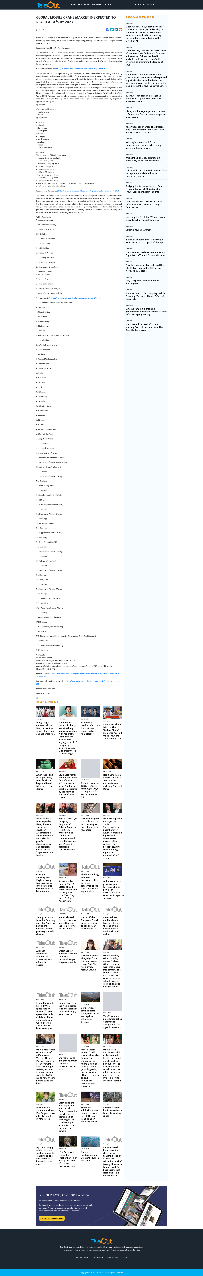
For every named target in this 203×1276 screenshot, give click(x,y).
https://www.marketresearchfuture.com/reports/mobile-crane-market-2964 (88, 191)
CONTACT (107, 4)
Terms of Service (81, 1257)
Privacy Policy (97, 1257)
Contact (125, 1257)
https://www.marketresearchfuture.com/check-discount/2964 (75, 298)
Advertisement (112, 1257)
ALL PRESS (96, 4)
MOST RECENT (84, 4)
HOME (73, 4)
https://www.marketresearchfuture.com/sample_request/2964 (80, 68)
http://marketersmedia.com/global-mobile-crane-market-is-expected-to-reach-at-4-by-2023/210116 (79, 675)
